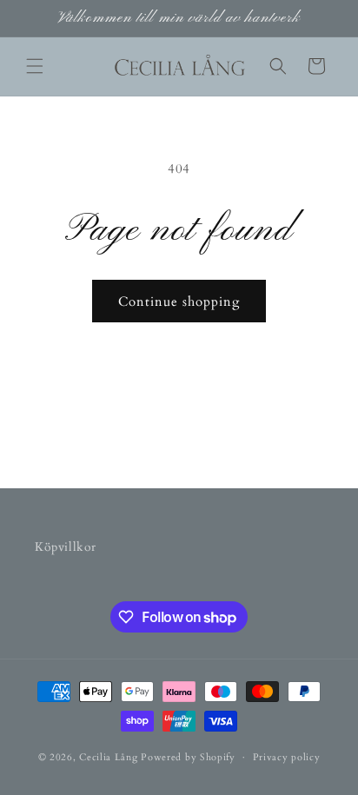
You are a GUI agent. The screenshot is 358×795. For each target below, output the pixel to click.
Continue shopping (179, 301)
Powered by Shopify (188, 757)
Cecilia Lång (108, 757)
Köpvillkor (65, 547)
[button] (35, 66)
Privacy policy (287, 757)
